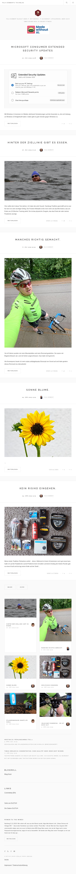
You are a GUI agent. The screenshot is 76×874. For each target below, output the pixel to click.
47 (64, 123)
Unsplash (29, 856)
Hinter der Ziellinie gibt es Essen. (38, 142)
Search (67, 2)
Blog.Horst (7, 774)
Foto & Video (53, 469)
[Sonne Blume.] (38, 432)
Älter (22, 587)
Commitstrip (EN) (10, 793)
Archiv (6, 859)
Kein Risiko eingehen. (38, 488)
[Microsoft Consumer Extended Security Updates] (38, 88)
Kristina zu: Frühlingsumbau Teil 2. (18, 739)
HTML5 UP (18, 856)
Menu (73, 2)
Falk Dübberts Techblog (13, 2)
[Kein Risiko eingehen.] (38, 531)
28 (64, 220)
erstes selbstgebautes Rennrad (36, 361)
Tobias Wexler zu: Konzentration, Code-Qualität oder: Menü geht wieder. (34, 751)
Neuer (10, 587)
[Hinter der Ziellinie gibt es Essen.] (38, 180)
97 (64, 371)
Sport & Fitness (52, 220)
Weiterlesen (13, 123)
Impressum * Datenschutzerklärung (15, 865)
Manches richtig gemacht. (38, 239)
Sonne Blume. (38, 389)
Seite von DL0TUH (10, 803)
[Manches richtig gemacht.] (38, 303)
